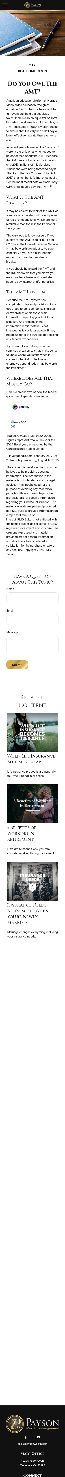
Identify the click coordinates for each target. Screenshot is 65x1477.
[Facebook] (25, 1437)
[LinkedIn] (32, 1437)
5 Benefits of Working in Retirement (21, 833)
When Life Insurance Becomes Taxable (31, 759)
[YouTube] (38, 1437)
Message (12, 632)
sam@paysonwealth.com (32, 1443)
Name (10, 589)
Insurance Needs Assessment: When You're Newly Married (28, 914)
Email (9, 610)
